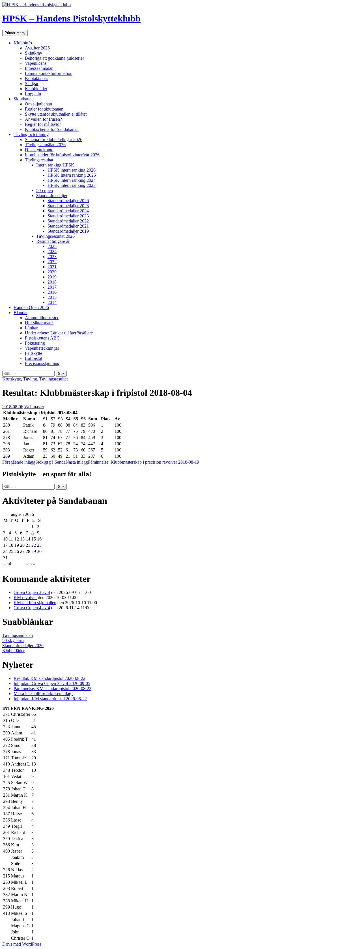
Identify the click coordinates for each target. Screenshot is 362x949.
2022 (52, 261)
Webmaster (34, 406)
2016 (52, 292)
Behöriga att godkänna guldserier (54, 58)
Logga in (33, 93)
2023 (52, 256)
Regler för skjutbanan (44, 109)
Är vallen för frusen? (43, 119)
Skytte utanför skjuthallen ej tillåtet (56, 114)
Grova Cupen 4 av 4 (32, 607)
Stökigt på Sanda (34, 462)
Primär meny (15, 33)
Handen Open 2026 (31, 307)
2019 (52, 276)
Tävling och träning (31, 134)
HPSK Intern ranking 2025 (72, 175)
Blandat (20, 312)
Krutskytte (11, 379)
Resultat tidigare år (53, 241)
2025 (52, 246)
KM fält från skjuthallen (35, 602)
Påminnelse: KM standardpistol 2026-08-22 (52, 688)
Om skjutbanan (38, 103)
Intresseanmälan (39, 68)
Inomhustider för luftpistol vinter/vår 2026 (62, 154)
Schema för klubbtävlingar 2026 (53, 139)
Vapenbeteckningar (42, 348)
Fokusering (35, 343)
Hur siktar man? (39, 322)
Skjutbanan (24, 98)
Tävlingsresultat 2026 (55, 236)
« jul (7, 563)
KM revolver (25, 597)
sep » (30, 563)
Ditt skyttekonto (39, 149)
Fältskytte (33, 353)
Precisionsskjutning (42, 363)
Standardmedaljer (51, 195)
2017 (52, 287)
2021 (52, 266)
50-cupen (44, 190)
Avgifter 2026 (37, 48)
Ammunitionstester (42, 317)
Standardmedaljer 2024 (68, 210)
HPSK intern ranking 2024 (72, 180)
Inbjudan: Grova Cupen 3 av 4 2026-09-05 (52, 683)
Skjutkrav (33, 53)
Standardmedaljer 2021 (68, 226)
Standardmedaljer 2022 (68, 221)
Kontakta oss (36, 78)
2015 (52, 297)
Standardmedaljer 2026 (68, 200)
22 (33, 545)
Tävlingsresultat (39, 159)
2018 (52, 282)
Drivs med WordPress (21, 944)
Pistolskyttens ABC (42, 338)
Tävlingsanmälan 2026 (45, 144)
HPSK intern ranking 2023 (72, 185)
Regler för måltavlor (43, 124)
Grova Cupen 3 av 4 (32, 592)
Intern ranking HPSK (55, 165)
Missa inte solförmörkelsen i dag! (43, 693)
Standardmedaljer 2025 (68, 205)
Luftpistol (33, 358)
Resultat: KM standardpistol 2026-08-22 (49, 678)
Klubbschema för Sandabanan (52, 129)
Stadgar (31, 83)
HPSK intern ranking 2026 (72, 170)
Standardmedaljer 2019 (68, 231)
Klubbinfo (23, 42)
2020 (52, 271)
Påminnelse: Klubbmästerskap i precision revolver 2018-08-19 (132, 462)
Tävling (30, 379)
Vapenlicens (35, 63)
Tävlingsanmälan (17, 635)
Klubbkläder (36, 88)
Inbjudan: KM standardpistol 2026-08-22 (50, 698)
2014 (52, 302)
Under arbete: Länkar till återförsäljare (59, 332)
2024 (52, 251)
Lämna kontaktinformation (48, 73)
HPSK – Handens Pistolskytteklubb (71, 18)
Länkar (31, 327)
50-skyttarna (13, 640)
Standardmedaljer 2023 (68, 215)
